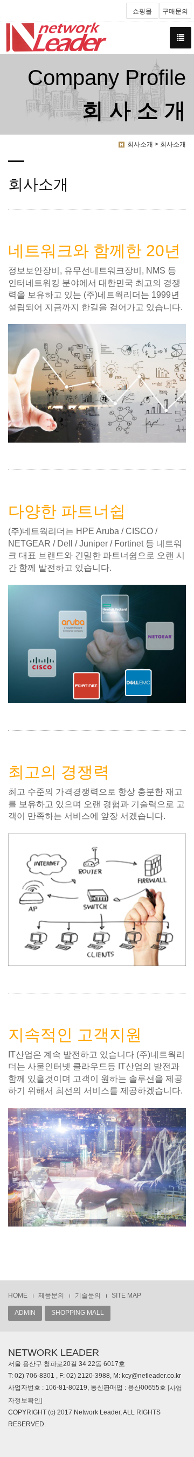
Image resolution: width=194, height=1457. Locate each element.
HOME (17, 1295)
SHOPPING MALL (77, 1312)
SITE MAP (126, 1295)
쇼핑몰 (142, 11)
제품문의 (51, 1295)
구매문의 (175, 11)
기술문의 (88, 1295)
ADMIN (25, 1312)
